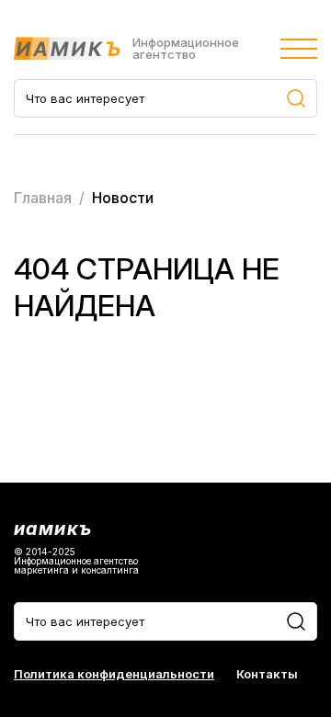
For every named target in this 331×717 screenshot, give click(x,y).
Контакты (267, 674)
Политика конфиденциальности (114, 674)
